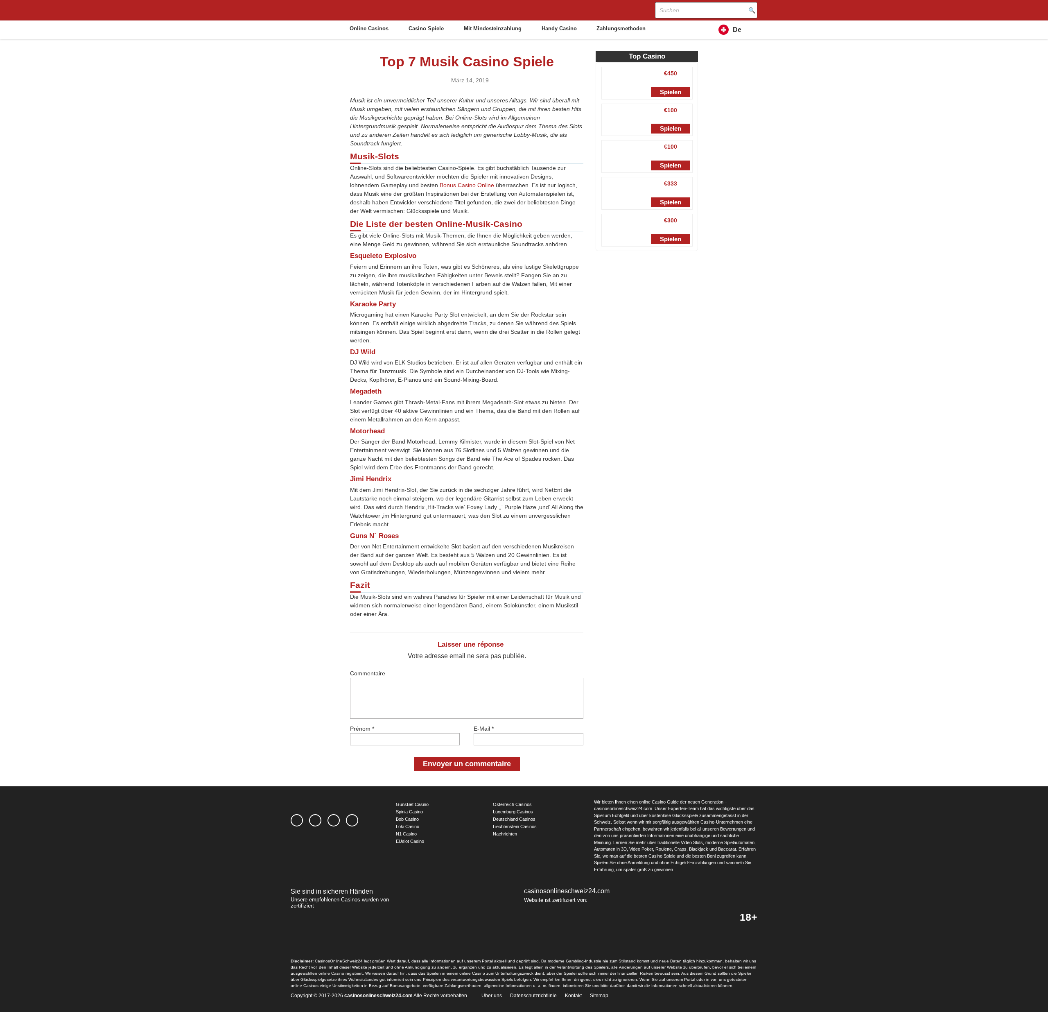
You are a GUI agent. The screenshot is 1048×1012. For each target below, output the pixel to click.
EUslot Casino (410, 841)
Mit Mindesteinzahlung (493, 28)
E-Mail (484, 728)
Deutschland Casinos (514, 819)
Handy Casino (559, 28)
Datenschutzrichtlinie (533, 995)
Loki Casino (407, 826)
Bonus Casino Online (467, 185)
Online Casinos (369, 28)
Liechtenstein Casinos (515, 826)
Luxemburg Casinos (513, 811)
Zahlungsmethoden (621, 28)
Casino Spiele (426, 28)
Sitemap (599, 995)
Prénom (362, 728)
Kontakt (573, 995)
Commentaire (367, 673)
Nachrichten (505, 833)
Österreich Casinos (512, 804)
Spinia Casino (409, 811)
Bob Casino (407, 819)
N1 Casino (406, 833)
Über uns (491, 995)
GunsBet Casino (412, 804)
